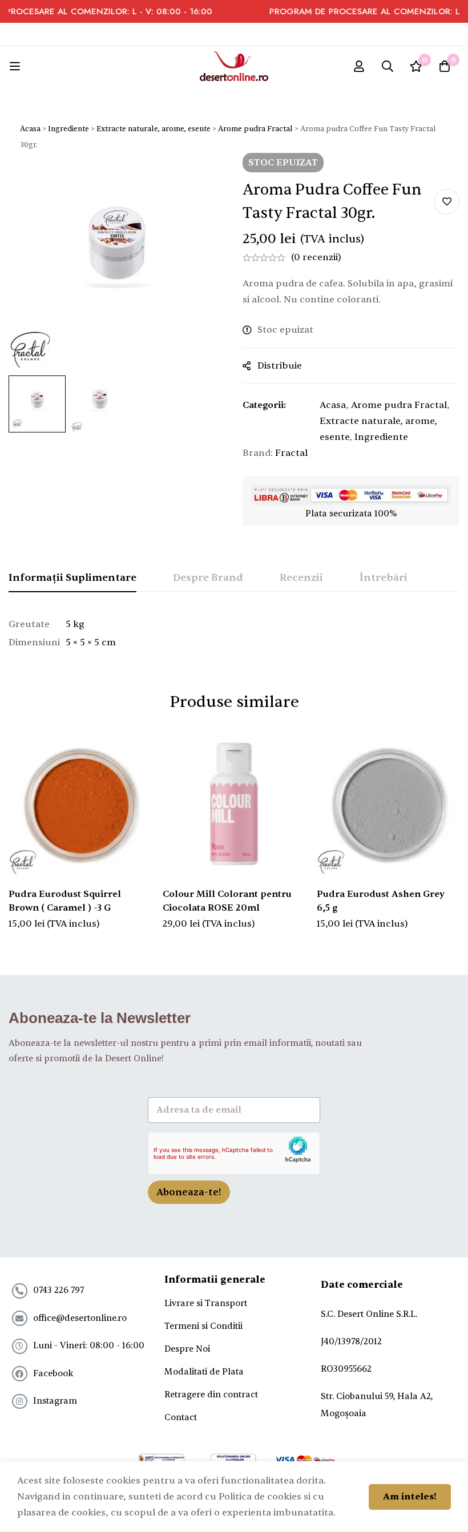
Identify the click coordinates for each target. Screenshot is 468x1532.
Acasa (30, 129)
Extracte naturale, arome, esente (153, 129)
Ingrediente (68, 129)
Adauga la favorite (446, 202)
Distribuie (279, 365)
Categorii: (264, 405)
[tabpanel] (234, 633)
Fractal (291, 453)
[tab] (72, 578)
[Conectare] (359, 66)
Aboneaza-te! (188, 1192)
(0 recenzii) (316, 257)
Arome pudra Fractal (255, 129)
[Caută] (387, 66)
